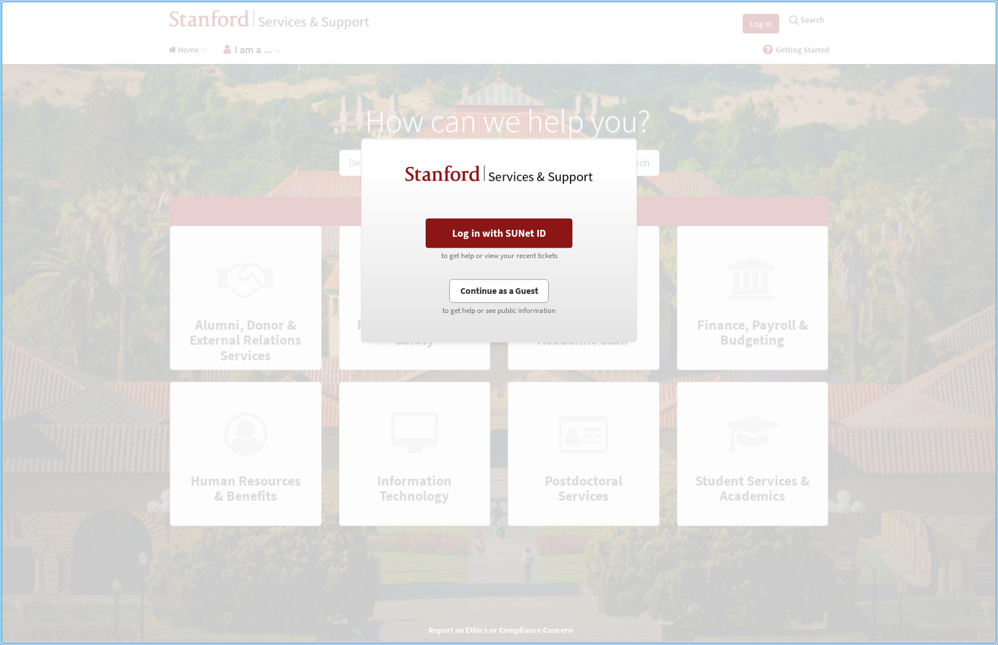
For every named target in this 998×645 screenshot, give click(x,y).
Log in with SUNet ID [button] (499, 233)
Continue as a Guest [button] (499, 290)
